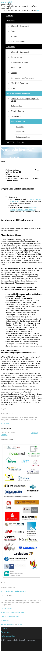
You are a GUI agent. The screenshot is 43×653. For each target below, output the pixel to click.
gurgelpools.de (19, 5)
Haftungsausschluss (23, 137)
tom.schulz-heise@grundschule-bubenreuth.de (23, 209)
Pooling (14, 36)
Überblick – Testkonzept (20, 52)
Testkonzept (10, 47)
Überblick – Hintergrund (20, 26)
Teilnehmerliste (16, 106)
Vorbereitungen (16, 57)
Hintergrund (10, 21)
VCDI (20, 624)
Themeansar (31, 640)
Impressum (20, 127)
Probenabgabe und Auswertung (22, 78)
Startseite (9, 16)
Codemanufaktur (7, 609)
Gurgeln (14, 31)
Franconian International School (12, 612)
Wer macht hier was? (18, 121)
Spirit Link (5, 620)
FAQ (13, 88)
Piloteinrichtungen (17, 111)
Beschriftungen (16, 67)
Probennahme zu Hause (19, 62)
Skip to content (6, 2)
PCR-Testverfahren (18, 42)
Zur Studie (5, 423)
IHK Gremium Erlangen (10, 616)
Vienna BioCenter (7, 624)
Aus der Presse (16, 116)
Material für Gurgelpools (20, 83)
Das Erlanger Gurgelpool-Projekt (18, 93)
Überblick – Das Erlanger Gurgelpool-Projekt (25, 100)
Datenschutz (20, 132)
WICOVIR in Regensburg (16, 142)
